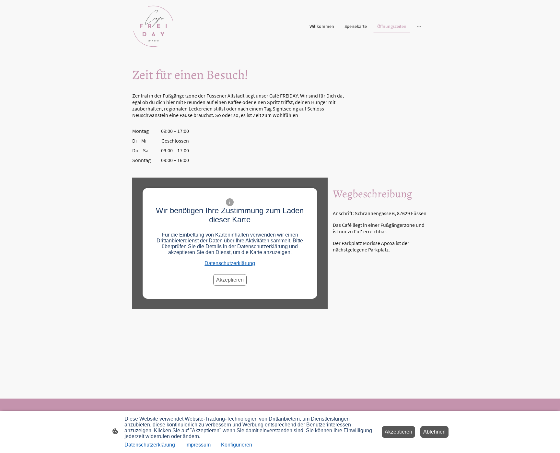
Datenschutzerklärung (229, 263)
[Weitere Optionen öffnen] (419, 26)
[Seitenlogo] (153, 26)
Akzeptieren (230, 280)
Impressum (198, 444)
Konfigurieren (236, 444)
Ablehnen (434, 432)
